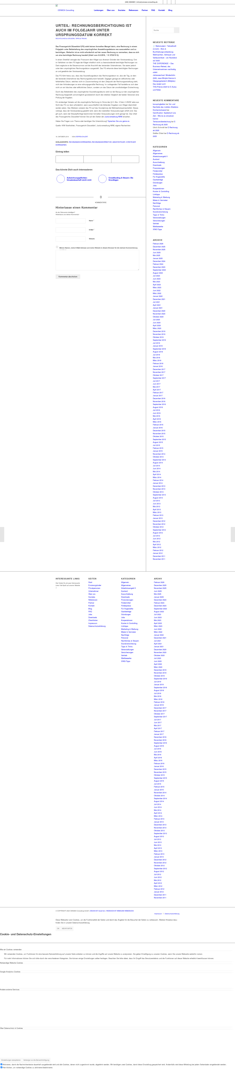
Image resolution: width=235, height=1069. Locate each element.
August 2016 (158, 407)
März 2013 (157, 512)
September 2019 (159, 340)
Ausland (156, 159)
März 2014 (157, 477)
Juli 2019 (156, 343)
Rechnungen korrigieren (80, 142)
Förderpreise (158, 174)
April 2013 (157, 509)
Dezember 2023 (159, 267)
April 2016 (157, 419)
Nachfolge (157, 203)
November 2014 (159, 454)
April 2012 (157, 544)
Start (90, 582)
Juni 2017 (156, 383)
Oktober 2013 (158, 492)
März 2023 (157, 287)
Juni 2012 (156, 538)
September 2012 (159, 530)
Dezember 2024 (159, 261)
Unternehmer (93, 591)
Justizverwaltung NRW (113, 116)
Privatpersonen (94, 588)
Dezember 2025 (159, 246)
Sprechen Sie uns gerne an (118, 121)
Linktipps (156, 194)
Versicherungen (159, 220)
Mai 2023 (156, 281)
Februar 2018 (158, 363)
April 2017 (157, 389)
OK (58, 928)
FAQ (90, 611)
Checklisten (93, 620)
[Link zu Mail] (173, 2)
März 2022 (157, 293)
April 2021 (157, 305)
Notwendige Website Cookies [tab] (11, 962)
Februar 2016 (158, 424)
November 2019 (159, 334)
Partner (91, 602)
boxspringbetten (159, 104)
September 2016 (159, 404)
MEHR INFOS (67, 928)
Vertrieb (156, 223)
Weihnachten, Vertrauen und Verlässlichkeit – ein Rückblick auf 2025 (165, 57)
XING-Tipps (157, 229)
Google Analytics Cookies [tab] (10, 971)
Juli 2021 (156, 302)
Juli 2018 (156, 354)
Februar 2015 (158, 448)
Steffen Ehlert (81, 137)
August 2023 (158, 273)
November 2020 (159, 313)
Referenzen (92, 599)
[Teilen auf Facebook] (70, 159)
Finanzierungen (159, 168)
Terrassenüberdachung (162, 121)
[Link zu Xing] (161, 2)
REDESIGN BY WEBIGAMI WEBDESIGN (120, 911)
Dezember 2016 (159, 398)
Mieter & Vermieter (160, 200)
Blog (90, 608)
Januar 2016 (158, 427)
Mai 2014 (156, 471)
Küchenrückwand (159, 110)
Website (92, 239)
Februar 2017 (158, 392)
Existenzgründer (94, 585)
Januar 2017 (158, 395)
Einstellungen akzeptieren (11, 1060)
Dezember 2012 (159, 521)
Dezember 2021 (159, 299)
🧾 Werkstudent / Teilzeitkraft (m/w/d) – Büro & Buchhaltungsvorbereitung (164, 49)
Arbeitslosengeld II (160, 156)
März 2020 (157, 328)
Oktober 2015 (158, 436)
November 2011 (159, 559)
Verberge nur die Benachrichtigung (36, 1060)
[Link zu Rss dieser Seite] (177, 2)
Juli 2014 (156, 465)
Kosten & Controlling (161, 191)
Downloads (157, 165)
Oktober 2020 (158, 316)
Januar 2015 (158, 451)
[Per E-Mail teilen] (125, 159)
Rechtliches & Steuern (65, 38)
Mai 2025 (156, 255)
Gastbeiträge (158, 179)
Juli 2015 (156, 445)
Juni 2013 (156, 503)
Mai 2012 (156, 541)
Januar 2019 (158, 345)
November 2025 (159, 249)
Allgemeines (158, 153)
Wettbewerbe (158, 226)
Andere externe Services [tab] (9, 989)
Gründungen (157, 182)
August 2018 (158, 351)
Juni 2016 (156, 413)
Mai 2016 (156, 416)
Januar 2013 (158, 518)
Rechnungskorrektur (102, 142)
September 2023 (159, 270)
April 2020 (157, 325)
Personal (156, 206)
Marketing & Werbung (161, 197)
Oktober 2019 (158, 337)
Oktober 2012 (158, 527)
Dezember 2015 (159, 430)
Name (91, 220)
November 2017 (159, 372)
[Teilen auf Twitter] (97, 159)
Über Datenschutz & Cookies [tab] (11, 1028)
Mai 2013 (156, 506)
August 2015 (158, 442)
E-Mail (91, 229)
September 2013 (159, 494)
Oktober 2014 (158, 456)
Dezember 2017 (159, 369)
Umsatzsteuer (118, 142)
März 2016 (157, 421)
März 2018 (157, 360)
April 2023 (157, 284)
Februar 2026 (158, 243)
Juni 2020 (156, 322)
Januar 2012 (158, 553)
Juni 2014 (156, 468)
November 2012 (159, 524)
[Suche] (176, 10)
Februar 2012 (158, 550)
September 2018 (159, 348)
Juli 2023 (156, 275)
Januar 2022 (158, 296)
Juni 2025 (156, 252)
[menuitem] (98, 10)
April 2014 (157, 474)
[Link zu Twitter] (169, 2)
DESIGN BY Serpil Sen (98, 911)
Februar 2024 (158, 264)
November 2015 (159, 433)
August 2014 (158, 462)
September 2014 (159, 459)
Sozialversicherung (160, 211)
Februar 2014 (158, 480)
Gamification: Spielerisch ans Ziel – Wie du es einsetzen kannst (164, 115)
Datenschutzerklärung (97, 626)
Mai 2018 (156, 357)
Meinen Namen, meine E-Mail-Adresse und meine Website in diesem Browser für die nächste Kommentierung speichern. (98, 249)
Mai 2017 (156, 386)
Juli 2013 (156, 500)
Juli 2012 (156, 535)
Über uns (91, 594)
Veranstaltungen (159, 217)
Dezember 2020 (159, 311)
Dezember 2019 (159, 331)
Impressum (92, 623)
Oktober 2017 (158, 375)
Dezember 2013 (159, 486)
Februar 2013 (158, 515)
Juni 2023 (156, 278)
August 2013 (158, 497)
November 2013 (159, 489)
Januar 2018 (158, 366)
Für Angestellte (159, 176)
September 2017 (159, 378)
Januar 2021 (158, 308)
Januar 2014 (158, 483)
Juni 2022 (156, 290)
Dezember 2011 (159, 556)
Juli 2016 (156, 410)
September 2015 (159, 439)
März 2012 (157, 547)
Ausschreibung (159, 162)
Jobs (155, 185)
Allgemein (157, 150)
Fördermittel (157, 171)
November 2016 (159, 401)
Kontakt (91, 605)
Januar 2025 (158, 258)
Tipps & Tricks (81, 38)
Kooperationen (158, 188)
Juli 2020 (156, 319)
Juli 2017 (156, 381)
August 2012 (158, 532)
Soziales (91, 597)
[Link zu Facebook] (165, 2)
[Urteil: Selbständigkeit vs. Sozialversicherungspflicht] (2, 534)
